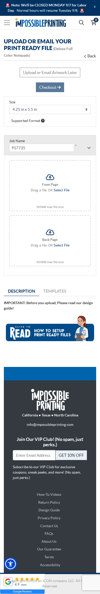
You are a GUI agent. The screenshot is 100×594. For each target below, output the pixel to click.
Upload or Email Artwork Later (50, 72)
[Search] (81, 23)
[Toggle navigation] (7, 23)
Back (91, 56)
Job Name (17, 141)
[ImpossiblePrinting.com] (40, 23)
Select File (61, 190)
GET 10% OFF (71, 455)
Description (21, 291)
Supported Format (26, 121)
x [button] (95, 6)
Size (12, 102)
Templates (54, 291)
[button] (10, 564)
